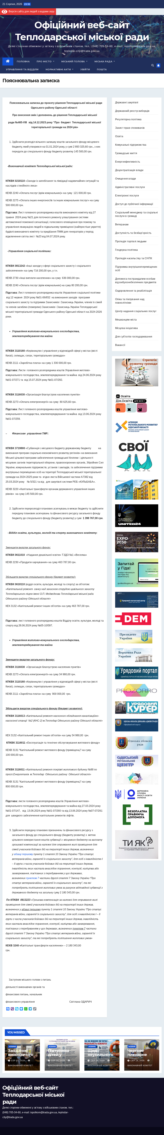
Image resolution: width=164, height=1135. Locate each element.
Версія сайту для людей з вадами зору (30, 11)
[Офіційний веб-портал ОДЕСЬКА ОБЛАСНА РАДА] (136, 743)
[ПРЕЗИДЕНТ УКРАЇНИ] (136, 636)
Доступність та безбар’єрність (133, 233)
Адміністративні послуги (130, 187)
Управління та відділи (22, 69)
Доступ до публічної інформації (134, 204)
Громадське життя (126, 153)
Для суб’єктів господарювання (133, 336)
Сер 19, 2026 (98, 1060)
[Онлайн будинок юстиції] (136, 778)
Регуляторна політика (128, 119)
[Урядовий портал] (136, 673)
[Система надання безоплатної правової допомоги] (136, 814)
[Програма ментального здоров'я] (136, 844)
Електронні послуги (127, 195)
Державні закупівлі (126, 102)
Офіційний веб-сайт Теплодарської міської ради (33, 1094)
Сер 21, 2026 (18, 1060)
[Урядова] (136, 600)
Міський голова (73, 61)
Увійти (85, 69)
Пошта (102, 69)
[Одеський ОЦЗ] (136, 761)
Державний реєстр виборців (132, 111)
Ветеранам (122, 224)
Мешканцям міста (126, 319)
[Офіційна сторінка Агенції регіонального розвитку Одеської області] (136, 426)
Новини (12, 1046)
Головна (23, 61)
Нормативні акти (59, 69)
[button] (152, 65)
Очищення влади (125, 178)
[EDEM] (136, 618)
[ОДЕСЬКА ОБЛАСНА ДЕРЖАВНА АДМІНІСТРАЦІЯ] (136, 725)
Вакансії (120, 345)
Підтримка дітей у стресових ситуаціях (58, 1056)
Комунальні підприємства (130, 144)
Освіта (119, 136)
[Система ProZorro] (136, 690)
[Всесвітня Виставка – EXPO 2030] (136, 542)
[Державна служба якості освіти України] (136, 794)
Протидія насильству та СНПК (133, 258)
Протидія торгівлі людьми (131, 241)
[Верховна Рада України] (136, 655)
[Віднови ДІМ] (136, 490)
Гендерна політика (126, 249)
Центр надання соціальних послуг (135, 311)
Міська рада (103, 61)
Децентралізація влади (129, 170)
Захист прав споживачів (130, 127)
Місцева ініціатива (126, 328)
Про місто (44, 61)
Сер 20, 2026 (58, 1060)
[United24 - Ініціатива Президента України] (136, 515)
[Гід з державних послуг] (136, 572)
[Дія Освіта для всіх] (136, 403)
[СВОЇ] (136, 456)
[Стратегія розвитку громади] (136, 372)
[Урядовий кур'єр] (136, 707)
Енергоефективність (127, 161)
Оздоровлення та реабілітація (133, 290)
